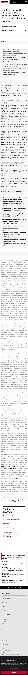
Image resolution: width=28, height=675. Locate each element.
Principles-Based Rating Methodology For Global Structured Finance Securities (15, 221)
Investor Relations (5, 629)
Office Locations (5, 644)
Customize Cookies (14, 668)
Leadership (4, 652)
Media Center (4, 602)
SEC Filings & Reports (6, 634)
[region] (14, 665)
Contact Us (4, 610)
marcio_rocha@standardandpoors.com (12, 528)
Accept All (14, 672)
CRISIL (3, 606)
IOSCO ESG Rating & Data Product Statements (10, 654)
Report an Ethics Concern (7, 642)
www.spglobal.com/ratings (8, 466)
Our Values (4, 619)
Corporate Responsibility (6, 650)
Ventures (3, 623)
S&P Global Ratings (8, 593)
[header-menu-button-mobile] (26, 2)
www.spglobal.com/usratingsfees (10, 478)
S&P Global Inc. (7, 614)
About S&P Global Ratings (7, 598)
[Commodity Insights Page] (15, 588)
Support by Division (5, 640)
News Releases (5, 631)
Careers (3, 648)
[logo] (4, 2)
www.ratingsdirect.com (10, 468)
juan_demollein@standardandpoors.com (12, 538)
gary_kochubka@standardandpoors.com (12, 519)
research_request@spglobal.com (12, 501)
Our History (4, 621)
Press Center (4, 625)
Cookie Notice (20, 665)
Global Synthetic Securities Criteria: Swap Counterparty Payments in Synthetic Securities (15, 241)
